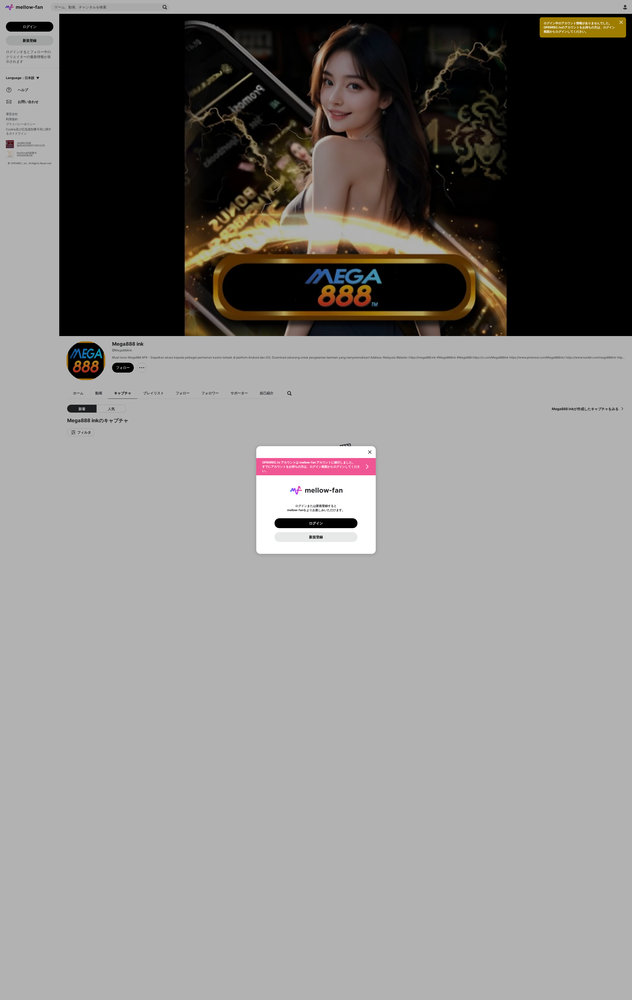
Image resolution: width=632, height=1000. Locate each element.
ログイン (316, 523)
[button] (316, 466)
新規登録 (316, 537)
